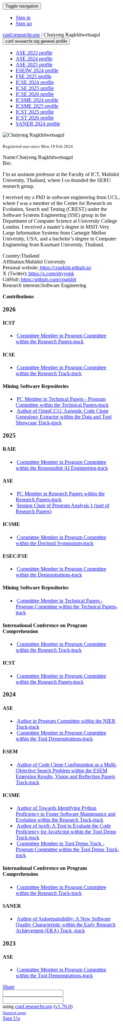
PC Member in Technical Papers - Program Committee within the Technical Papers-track (62, 402)
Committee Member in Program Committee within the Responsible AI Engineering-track (62, 465)
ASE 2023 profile (34, 53)
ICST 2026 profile (35, 118)
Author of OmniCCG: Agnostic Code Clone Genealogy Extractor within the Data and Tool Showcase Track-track (64, 416)
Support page (14, 1012)
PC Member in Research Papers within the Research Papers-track (60, 496)
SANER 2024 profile (38, 123)
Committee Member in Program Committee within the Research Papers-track (61, 338)
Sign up (24, 23)
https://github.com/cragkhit (48, 279)
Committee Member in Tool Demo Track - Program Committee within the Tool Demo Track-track (67, 849)
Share (8, 987)
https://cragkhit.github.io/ (65, 267)
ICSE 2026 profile (35, 94)
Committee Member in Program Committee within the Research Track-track (61, 370)
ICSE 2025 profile (35, 88)
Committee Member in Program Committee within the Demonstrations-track (61, 572)
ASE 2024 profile (34, 58)
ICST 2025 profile (35, 112)
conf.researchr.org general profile (36, 41)
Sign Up (11, 1018)
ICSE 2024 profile (35, 82)
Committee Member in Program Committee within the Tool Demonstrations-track (61, 735)
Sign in (23, 17)
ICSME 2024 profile (37, 100)
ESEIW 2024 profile (37, 70)
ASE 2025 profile (34, 64)
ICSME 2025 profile (37, 106)
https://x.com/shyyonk (50, 273)
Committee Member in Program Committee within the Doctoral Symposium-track (61, 540)
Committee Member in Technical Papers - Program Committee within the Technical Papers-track (66, 606)
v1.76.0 (63, 1006)
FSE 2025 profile (33, 76)
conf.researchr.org (21, 34)
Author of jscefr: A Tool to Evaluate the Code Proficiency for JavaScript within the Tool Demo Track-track (66, 831)
